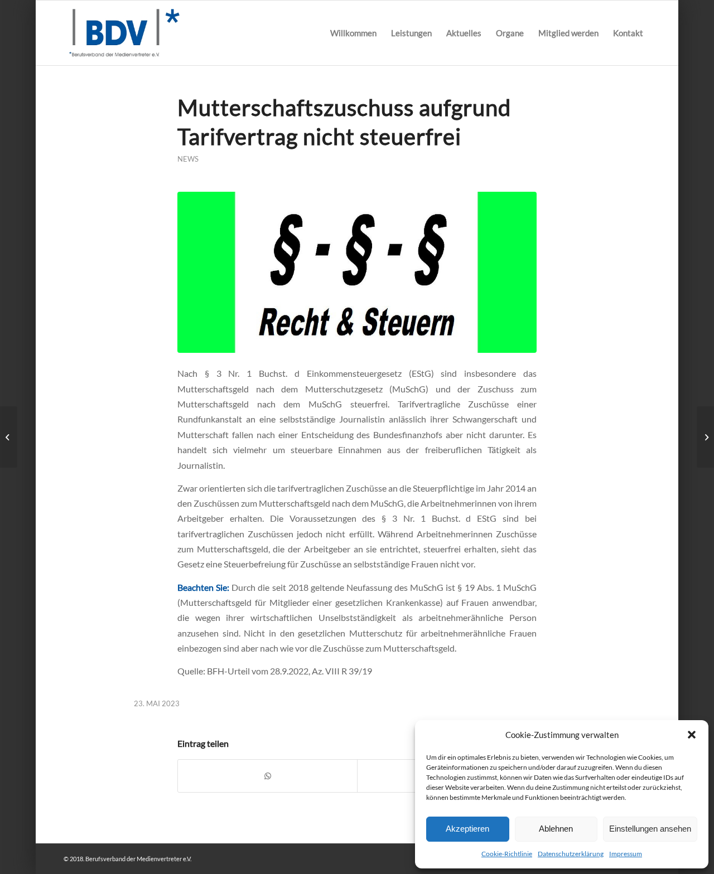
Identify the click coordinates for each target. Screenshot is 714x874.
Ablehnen (556, 828)
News (188, 158)
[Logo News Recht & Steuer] (357, 272)
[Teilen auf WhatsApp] (267, 776)
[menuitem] (353, 33)
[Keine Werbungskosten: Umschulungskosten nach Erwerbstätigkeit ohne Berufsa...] (705, 437)
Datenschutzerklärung (571, 853)
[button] (691, 734)
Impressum (625, 853)
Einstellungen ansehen (650, 828)
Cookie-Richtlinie (506, 853)
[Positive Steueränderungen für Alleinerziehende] (8, 437)
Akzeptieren (467, 828)
